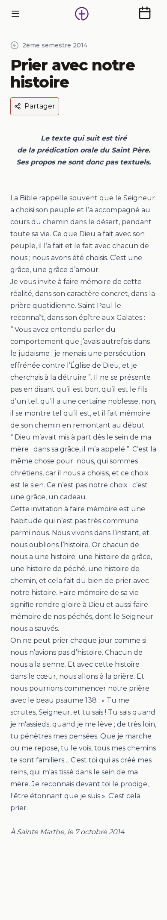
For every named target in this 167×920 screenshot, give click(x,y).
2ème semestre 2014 (54, 45)
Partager (39, 106)
